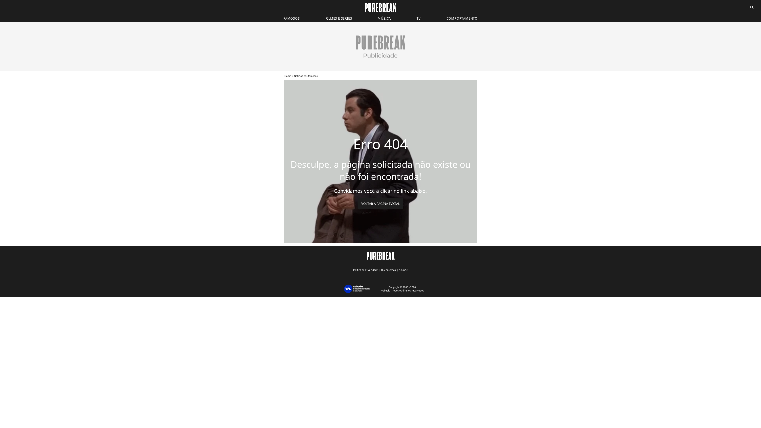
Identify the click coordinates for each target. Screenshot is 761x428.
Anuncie (403, 270)
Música (384, 18)
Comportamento (462, 18)
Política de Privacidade (365, 270)
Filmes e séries (339, 18)
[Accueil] (380, 7)
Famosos (291, 18)
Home (287, 76)
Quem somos (388, 270)
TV (419, 18)
